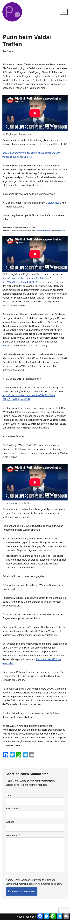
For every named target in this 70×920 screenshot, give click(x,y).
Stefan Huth (54, 202)
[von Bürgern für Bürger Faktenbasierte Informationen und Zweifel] (12, 11)
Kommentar (13, 835)
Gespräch (7, 345)
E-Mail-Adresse (14, 808)
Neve (19, 916)
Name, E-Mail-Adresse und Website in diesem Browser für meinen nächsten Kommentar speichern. (34, 881)
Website (10, 821)
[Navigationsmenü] (64, 12)
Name (9, 795)
